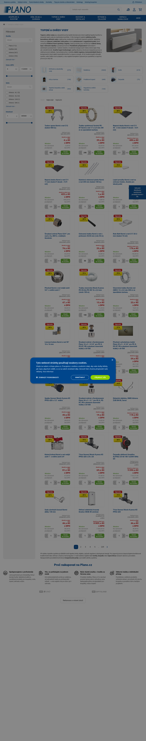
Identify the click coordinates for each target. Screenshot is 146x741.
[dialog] (73, 370)
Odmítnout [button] (80, 377)
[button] (47, 377)
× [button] (112, 360)
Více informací (48, 371)
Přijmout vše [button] (100, 377)
